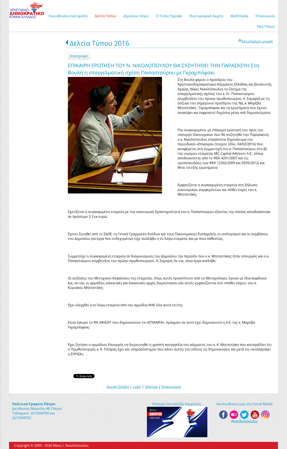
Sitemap (151, 386)
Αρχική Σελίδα (118, 386)
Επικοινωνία (171, 386)
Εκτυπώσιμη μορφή (257, 41)
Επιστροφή (79, 56)
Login (137, 386)
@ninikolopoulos (244, 421)
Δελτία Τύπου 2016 (99, 43)
